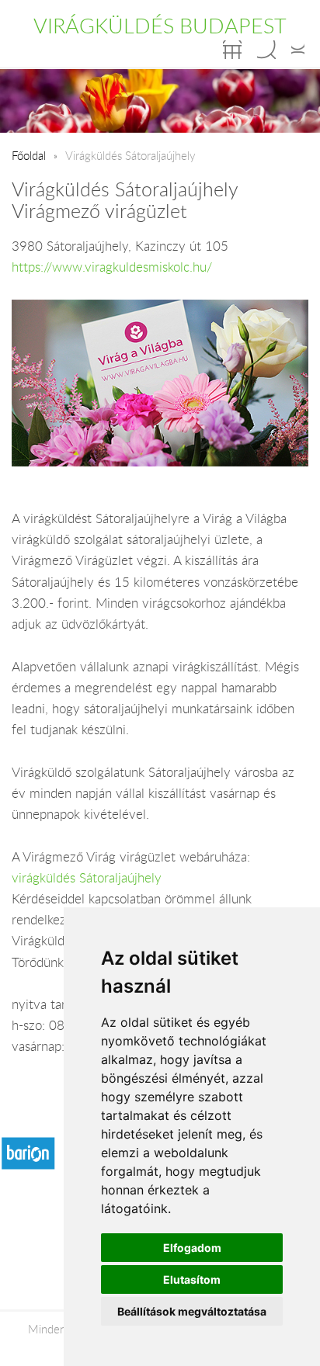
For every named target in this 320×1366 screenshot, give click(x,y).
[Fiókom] (297, 49)
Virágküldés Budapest (160, 26)
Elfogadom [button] (192, 1247)
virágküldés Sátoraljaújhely (87, 877)
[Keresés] (266, 49)
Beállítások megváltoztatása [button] (191, 1311)
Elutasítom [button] (192, 1279)
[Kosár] (232, 49)
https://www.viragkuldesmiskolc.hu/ (112, 267)
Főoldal (29, 155)
